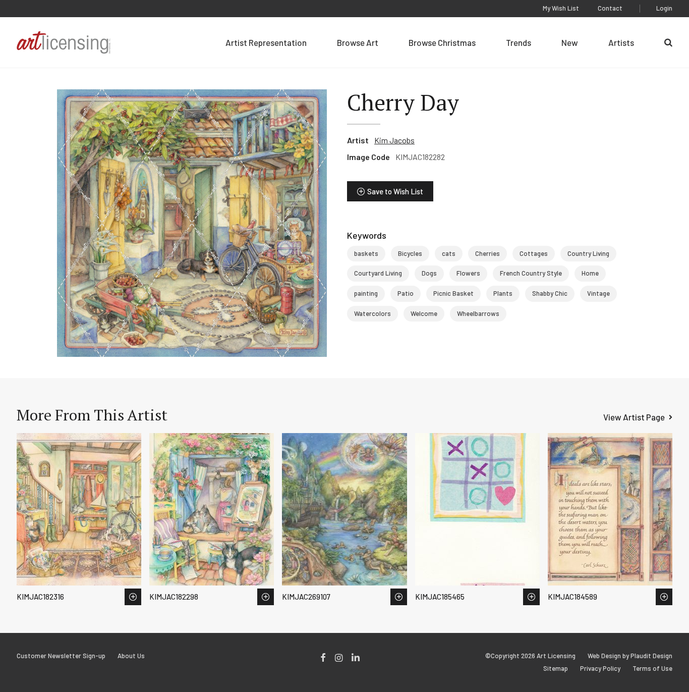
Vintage (598, 293)
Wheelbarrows (478, 313)
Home (590, 273)
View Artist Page (634, 417)
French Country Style (531, 273)
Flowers (468, 273)
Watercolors (372, 313)
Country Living (588, 253)
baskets (366, 253)
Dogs (429, 273)
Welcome (424, 313)
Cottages (534, 253)
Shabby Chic (549, 293)
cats (448, 253)
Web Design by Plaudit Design (630, 656)
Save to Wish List (395, 191)
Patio (405, 293)
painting (366, 293)
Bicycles (410, 253)
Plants (502, 293)
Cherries (487, 253)
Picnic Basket (453, 293)
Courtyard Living (378, 273)
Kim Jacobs (394, 140)
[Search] (668, 42)
